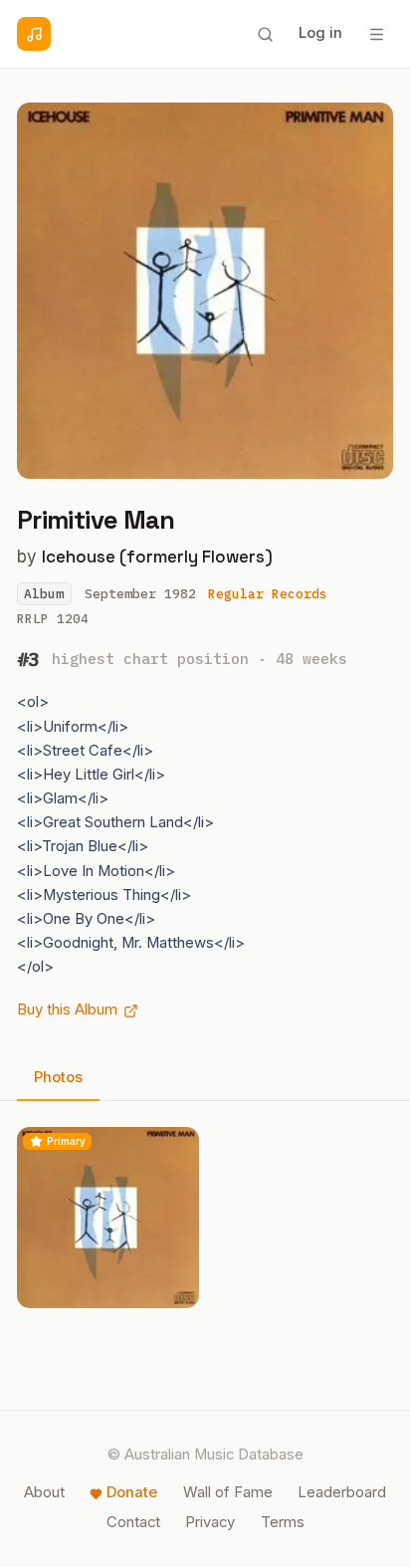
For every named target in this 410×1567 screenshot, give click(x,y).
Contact (133, 1522)
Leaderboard (342, 1492)
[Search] (265, 34)
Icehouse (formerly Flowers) (157, 556)
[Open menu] (376, 34)
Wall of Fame (228, 1492)
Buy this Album (67, 1009)
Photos (58, 1077)
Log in (320, 33)
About (44, 1492)
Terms (283, 1522)
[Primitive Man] (108, 1218)
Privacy (210, 1522)
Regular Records (267, 593)
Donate (131, 1492)
